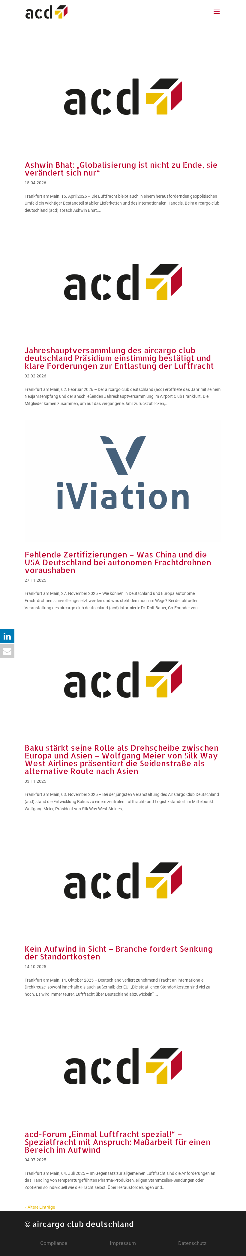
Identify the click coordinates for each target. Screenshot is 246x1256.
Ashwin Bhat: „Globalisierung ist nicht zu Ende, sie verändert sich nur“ (121, 168)
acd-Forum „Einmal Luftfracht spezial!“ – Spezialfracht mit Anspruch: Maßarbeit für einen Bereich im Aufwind (118, 1141)
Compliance (53, 1243)
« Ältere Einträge (40, 1207)
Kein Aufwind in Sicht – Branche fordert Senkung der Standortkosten (119, 952)
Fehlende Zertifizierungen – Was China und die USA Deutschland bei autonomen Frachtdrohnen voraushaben (118, 562)
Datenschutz (192, 1243)
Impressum (123, 1243)
